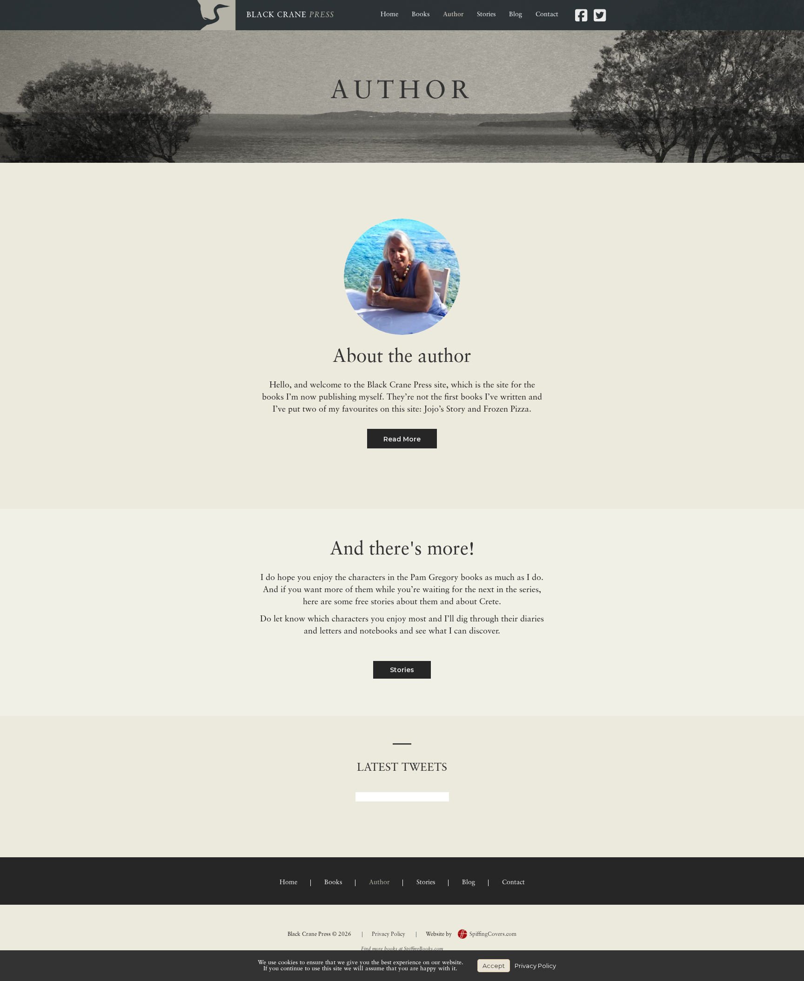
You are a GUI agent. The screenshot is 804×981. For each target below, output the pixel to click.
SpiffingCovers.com (492, 934)
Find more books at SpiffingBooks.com (402, 949)
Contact (547, 14)
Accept (493, 965)
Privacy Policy (388, 934)
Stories (486, 14)
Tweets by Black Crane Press (402, 797)
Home (389, 14)
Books (420, 14)
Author (453, 14)
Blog (515, 14)
